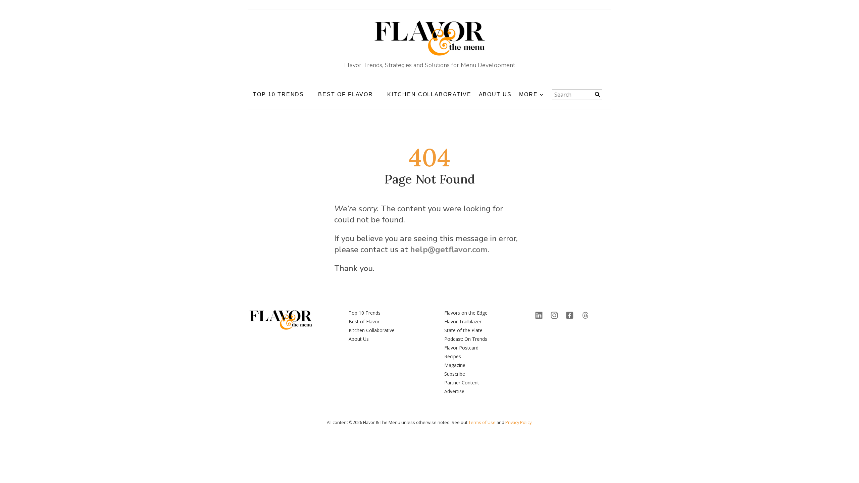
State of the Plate (463, 330)
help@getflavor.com (449, 249)
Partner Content (461, 382)
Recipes (452, 356)
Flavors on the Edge (466, 313)
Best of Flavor (364, 321)
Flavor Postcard (461, 347)
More (528, 94)
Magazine (454, 365)
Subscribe (454, 374)
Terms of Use (482, 422)
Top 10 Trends (365, 313)
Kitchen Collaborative (429, 94)
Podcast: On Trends (465, 339)
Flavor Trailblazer (463, 321)
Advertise (454, 391)
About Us (495, 94)
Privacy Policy (518, 422)
